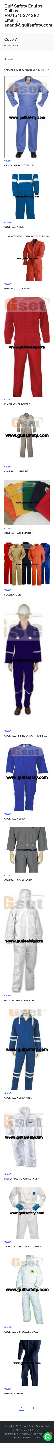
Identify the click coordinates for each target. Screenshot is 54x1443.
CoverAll (8, 161)
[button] (34, 1408)
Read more (27, 157)
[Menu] (11, 32)
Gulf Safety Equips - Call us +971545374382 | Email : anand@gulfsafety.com (28, 15)
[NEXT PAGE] (33, 1408)
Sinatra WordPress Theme (27, 1437)
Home (7, 45)
